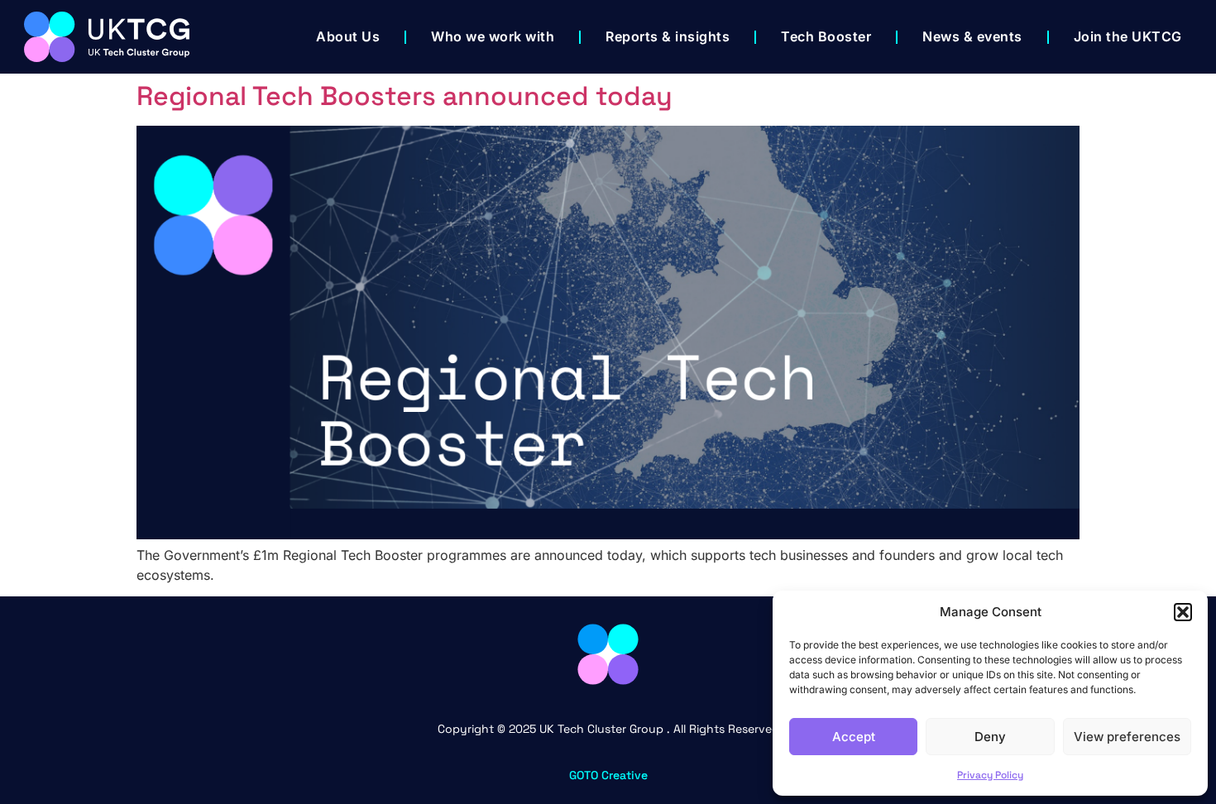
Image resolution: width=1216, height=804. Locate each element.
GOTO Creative (608, 775)
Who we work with (492, 36)
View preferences (1127, 736)
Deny (990, 736)
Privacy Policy (990, 775)
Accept (853, 736)
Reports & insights (668, 36)
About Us (348, 36)
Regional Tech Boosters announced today (404, 95)
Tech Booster (826, 36)
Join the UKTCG (1128, 36)
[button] (1183, 612)
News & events (972, 36)
